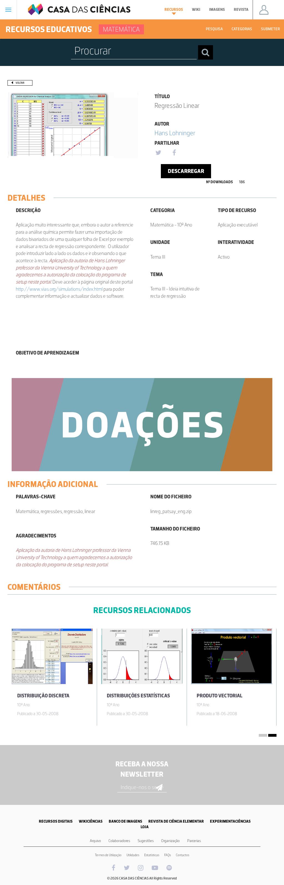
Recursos (173, 9)
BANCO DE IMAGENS (125, 821)
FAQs (167, 855)
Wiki (196, 9)
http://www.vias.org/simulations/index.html (59, 289)
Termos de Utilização (108, 855)
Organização (170, 840)
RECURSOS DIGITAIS (56, 821)
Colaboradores (119, 840)
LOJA (145, 827)
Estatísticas (151, 855)
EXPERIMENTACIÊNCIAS (230, 821)
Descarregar (186, 171)
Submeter (270, 29)
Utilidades (132, 855)
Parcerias (194, 840)
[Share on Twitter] (158, 153)
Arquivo (95, 840)
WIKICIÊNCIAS (91, 821)
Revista (241, 9)
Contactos (182, 855)
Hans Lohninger (174, 133)
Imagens (217, 9)
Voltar (20, 83)
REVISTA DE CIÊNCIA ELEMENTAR (176, 821)
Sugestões (146, 840)
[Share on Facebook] (174, 153)
